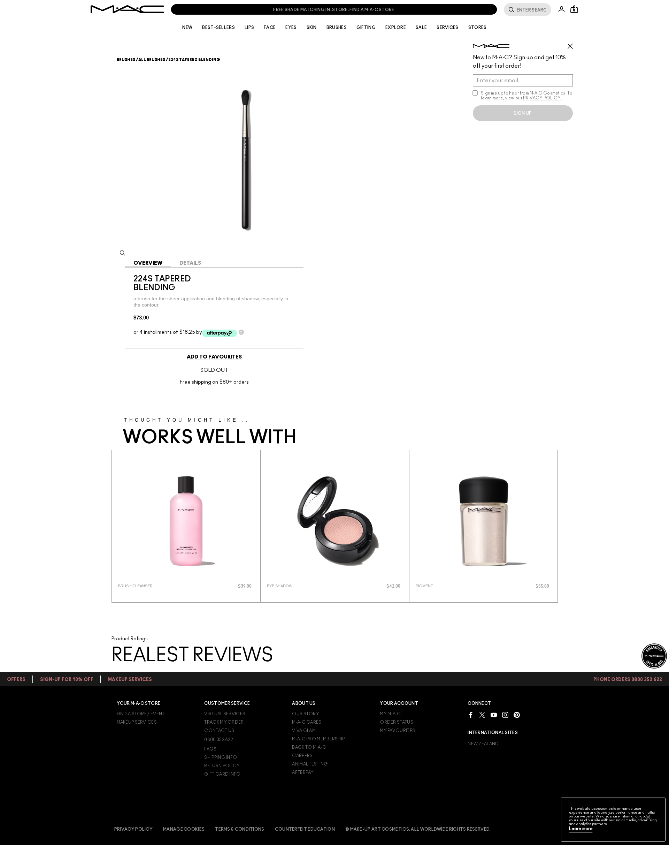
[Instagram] (505, 714)
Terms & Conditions (239, 829)
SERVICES (447, 27)
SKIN (312, 27)
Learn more (581, 829)
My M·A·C (390, 714)
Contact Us (219, 731)
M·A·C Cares (306, 722)
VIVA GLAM (304, 731)
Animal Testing (310, 764)
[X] (482, 714)
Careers (302, 756)
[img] (186, 521)
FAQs (210, 749)
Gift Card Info (222, 774)
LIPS (249, 27)
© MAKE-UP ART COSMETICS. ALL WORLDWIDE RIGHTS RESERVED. (418, 829)
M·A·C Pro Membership (318, 739)
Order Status (396, 722)
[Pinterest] (517, 714)
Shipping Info (220, 757)
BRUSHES (336, 27)
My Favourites (397, 731)
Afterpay (303, 772)
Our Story (305, 714)
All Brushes (151, 60)
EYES (291, 27)
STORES (477, 27)
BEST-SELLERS (218, 27)
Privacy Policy (133, 829)
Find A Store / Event (141, 714)
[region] (613, 820)
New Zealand (483, 744)
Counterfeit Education (305, 829)
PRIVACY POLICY (542, 98)
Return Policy (222, 766)
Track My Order (224, 722)
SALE (421, 27)
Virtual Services (224, 714)
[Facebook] (471, 714)
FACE (270, 27)
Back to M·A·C (309, 747)
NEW (187, 27)
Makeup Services (137, 722)
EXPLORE (395, 27)
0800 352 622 (218, 740)
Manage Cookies (184, 829)
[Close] (648, 817)
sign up (523, 113)
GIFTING (366, 27)
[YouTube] (494, 714)
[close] (573, 43)
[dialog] (159, 586)
